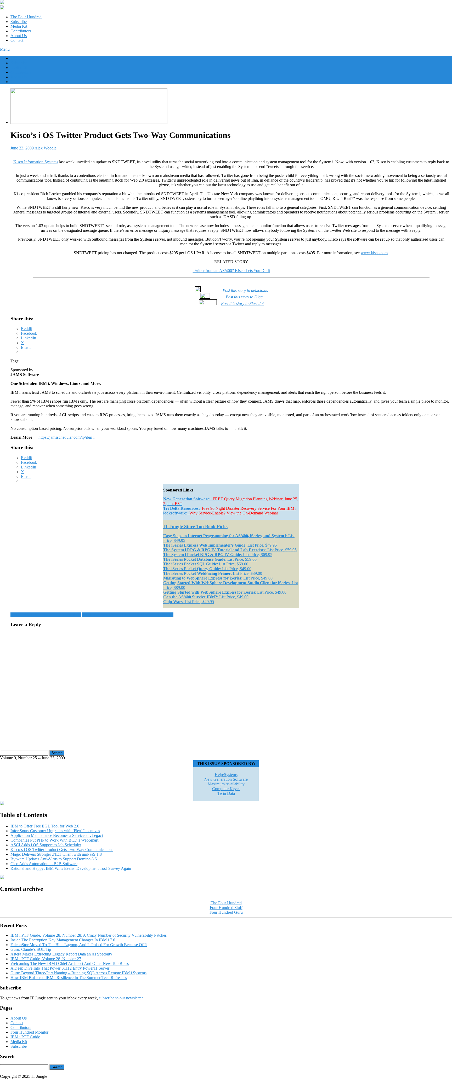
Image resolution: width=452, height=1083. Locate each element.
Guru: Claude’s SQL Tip (30, 949)
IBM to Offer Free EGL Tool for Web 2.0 (44, 826)
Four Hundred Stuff (226, 907)
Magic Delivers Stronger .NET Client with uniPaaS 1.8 (127, 614)
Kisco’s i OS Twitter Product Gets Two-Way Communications (61, 849)
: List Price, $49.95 (220, 545)
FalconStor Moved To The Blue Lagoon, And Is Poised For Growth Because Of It (78, 944)
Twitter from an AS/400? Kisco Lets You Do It (231, 270)
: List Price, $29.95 (188, 601)
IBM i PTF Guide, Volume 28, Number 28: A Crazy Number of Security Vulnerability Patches (88, 935)
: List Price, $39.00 (212, 573)
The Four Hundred (26, 17)
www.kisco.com (374, 253)
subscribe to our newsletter (121, 998)
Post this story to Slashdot (242, 303)
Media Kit (18, 26)
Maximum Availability (226, 784)
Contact (16, 40)
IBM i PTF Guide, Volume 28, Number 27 (45, 959)
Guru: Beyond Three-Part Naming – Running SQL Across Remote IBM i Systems (78, 973)
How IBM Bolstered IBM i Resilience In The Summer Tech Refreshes (68, 977)
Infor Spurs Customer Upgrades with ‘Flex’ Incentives (55, 831)
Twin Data (226, 793)
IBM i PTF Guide (25, 1037)
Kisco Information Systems (35, 162)
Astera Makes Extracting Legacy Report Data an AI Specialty (61, 954)
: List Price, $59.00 (210, 559)
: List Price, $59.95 (230, 550)
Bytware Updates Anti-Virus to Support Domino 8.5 (53, 859)
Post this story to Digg (244, 297)
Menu (5, 49)
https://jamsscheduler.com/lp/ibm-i (66, 437)
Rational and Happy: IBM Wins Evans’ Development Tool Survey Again (70, 868)
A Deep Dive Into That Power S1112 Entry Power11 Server (59, 968)
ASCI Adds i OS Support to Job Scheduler (45, 614)
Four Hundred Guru (226, 912)
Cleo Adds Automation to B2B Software (43, 863)
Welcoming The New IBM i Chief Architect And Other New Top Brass (69, 963)
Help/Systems (226, 774)
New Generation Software (226, 779)
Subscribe (18, 21)
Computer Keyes (226, 788)
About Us (18, 35)
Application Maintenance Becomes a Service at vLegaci (56, 835)
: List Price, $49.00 (207, 568)
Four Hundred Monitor (29, 1032)
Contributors (20, 31)
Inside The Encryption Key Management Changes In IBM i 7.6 (62, 940)
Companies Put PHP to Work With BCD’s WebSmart (54, 840)
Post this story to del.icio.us (245, 290)
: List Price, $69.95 (217, 554)
